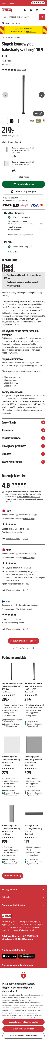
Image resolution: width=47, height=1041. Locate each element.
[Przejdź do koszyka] (37, 10)
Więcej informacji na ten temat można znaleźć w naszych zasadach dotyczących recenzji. (24, 499)
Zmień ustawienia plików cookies (24, 1036)
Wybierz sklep (13, 252)
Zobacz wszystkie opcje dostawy (20, 235)
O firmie (6, 897)
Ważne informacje (12, 462)
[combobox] (23, 17)
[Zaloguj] (25, 10)
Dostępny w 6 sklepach (12, 725)
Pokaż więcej (23, 177)
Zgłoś (25, 539)
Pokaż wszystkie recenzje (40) (23, 641)
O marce (6, 454)
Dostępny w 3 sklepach (34, 725)
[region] (23, 1004)
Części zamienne (11, 438)
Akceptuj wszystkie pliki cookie (23, 1022)
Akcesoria (7, 430)
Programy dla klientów (13, 905)
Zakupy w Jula (9, 889)
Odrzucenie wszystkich (23, 1029)
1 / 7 (36, 113)
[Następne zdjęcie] (42, 95)
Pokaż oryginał (28, 519)
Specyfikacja (9, 422)
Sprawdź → (31, 32)
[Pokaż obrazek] (5, 121)
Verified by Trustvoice (22, 648)
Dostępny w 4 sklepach (34, 863)
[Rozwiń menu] (44, 10)
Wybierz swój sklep (12, 23)
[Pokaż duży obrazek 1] (23, 94)
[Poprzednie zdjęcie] (5, 95)
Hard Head (6, 61)
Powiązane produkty (14, 446)
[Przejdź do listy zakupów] (31, 10)
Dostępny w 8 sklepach (12, 794)
